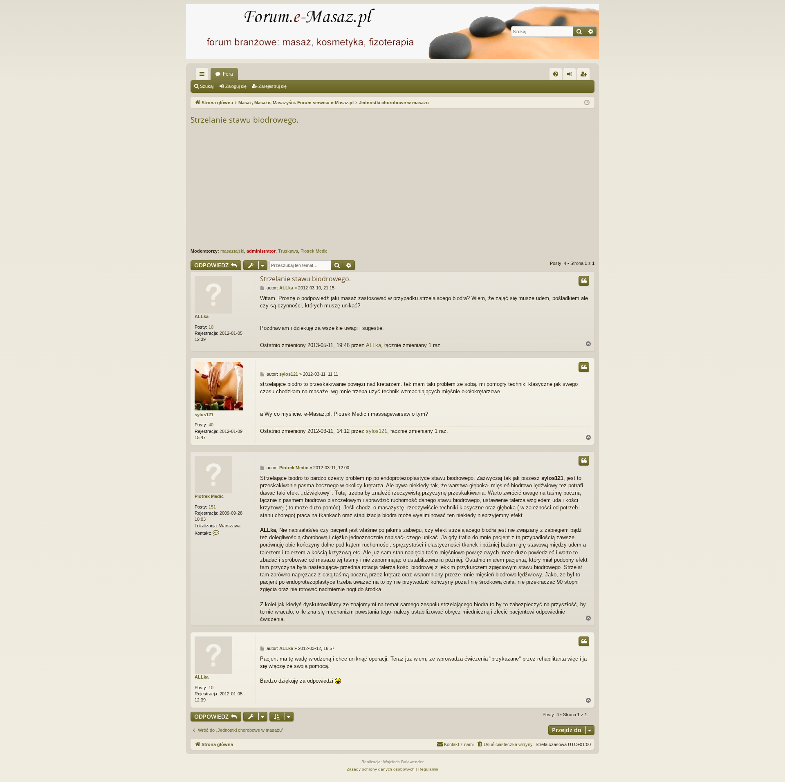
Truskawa (288, 251)
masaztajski (232, 251)
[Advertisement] (436, 187)
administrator (261, 251)
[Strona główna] (392, 31)
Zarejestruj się (272, 86)
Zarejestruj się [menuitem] (585, 75)
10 (211, 327)
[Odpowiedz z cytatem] (584, 281)
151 (212, 506)
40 (211, 424)
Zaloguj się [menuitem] (571, 75)
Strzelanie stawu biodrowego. (244, 119)
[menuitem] (556, 74)
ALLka (202, 316)
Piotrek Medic (314, 251)
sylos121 (204, 414)
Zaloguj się (236, 86)
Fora (228, 74)
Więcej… (203, 75)
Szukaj (206, 86)
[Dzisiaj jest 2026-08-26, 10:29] (587, 103)
